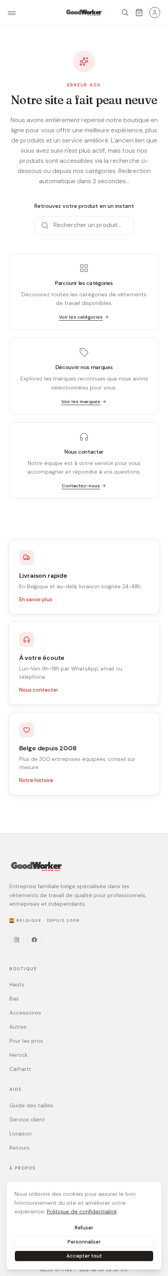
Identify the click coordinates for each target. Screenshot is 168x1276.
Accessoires (25, 1012)
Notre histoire (36, 780)
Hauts (16, 984)
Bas (14, 998)
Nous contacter (38, 690)
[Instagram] (16, 940)
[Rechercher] (125, 12)
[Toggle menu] (12, 13)
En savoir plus (35, 599)
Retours (19, 1147)
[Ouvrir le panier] (139, 12)
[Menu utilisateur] (154, 12)
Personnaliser (84, 1241)
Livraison (20, 1133)
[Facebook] (34, 940)
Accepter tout (84, 1256)
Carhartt (20, 1068)
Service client (27, 1119)
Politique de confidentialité (82, 1211)
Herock (18, 1054)
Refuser (84, 1227)
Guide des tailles (31, 1105)
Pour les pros (26, 1040)
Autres (18, 1026)
